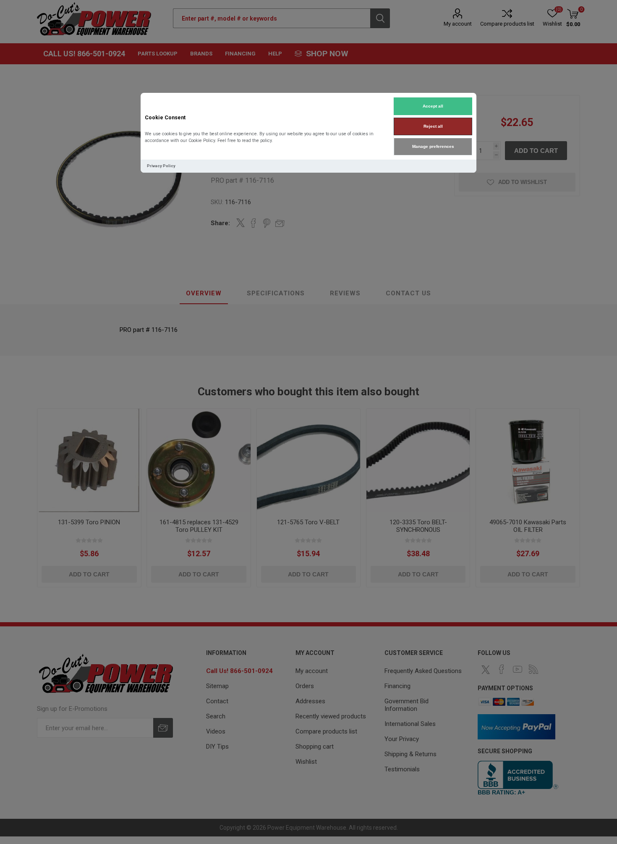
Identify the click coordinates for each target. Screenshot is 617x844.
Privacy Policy (161, 165)
